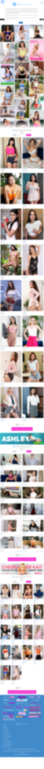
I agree (20, 22)
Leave (38, 22)
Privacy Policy (7, 18)
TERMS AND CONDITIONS (15, 12)
